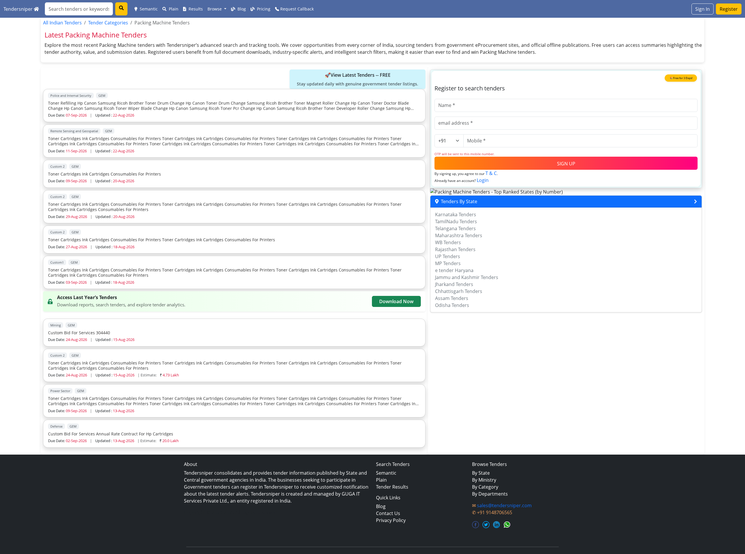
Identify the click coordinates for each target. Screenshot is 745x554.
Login (483, 180)
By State (481, 473)
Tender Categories (108, 22)
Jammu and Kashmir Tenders (466, 277)
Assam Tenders (451, 298)
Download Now (396, 301)
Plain (173, 9)
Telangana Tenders (455, 228)
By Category (485, 487)
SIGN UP (566, 163)
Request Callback (296, 9)
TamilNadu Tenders (456, 221)
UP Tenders (447, 256)
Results (195, 9)
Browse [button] (215, 9)
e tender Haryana (454, 270)
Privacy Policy (391, 520)
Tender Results (392, 487)
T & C (491, 173)
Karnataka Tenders (455, 214)
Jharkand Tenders (454, 284)
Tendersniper (18, 9)
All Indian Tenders (62, 22)
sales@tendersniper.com (504, 505)
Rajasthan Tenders (455, 249)
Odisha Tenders (452, 305)
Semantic (148, 9)
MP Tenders (448, 263)
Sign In (702, 9)
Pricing (263, 9)
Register (729, 9)
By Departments (490, 494)
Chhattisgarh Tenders (458, 291)
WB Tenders (448, 242)
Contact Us (388, 513)
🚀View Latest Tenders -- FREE (357, 79)
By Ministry (484, 480)
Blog (241, 9)
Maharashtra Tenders (458, 235)
